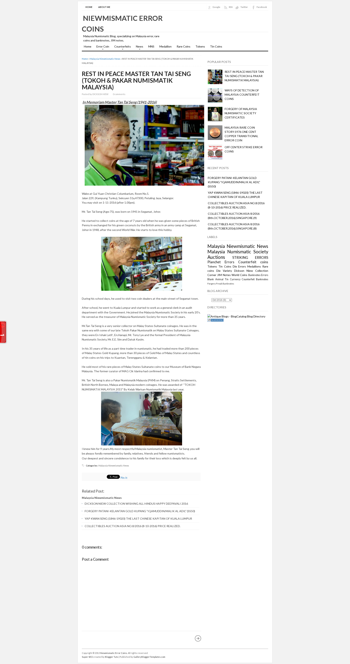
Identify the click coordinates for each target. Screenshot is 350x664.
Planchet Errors (220, 262)
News (138, 48)
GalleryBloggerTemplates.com (149, 657)
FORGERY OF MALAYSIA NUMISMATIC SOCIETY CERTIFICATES (241, 113)
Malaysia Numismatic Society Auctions (237, 254)
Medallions (254, 266)
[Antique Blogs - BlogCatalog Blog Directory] (236, 316)
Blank (210, 279)
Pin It (124, 477)
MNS (151, 46)
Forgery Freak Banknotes (220, 283)
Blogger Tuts (111, 657)
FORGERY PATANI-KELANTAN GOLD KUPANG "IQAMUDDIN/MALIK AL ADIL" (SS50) (140, 511)
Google (216, 7)
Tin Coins (216, 46)
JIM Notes (223, 275)
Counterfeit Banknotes (255, 279)
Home (88, 7)
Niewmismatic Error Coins (113, 653)
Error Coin (101, 48)
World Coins (239, 275)
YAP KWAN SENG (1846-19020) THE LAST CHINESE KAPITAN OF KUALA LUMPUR (138, 518)
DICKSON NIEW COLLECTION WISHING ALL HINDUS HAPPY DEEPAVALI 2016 (136, 503)
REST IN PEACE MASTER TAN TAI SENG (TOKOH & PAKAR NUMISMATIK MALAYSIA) (136, 80)
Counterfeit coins (253, 262)
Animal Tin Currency (227, 279)
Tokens (200, 46)
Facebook (262, 7)
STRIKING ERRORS (250, 257)
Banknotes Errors (258, 275)
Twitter (244, 7)
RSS (231, 7)
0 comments (119, 94)
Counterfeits (121, 48)
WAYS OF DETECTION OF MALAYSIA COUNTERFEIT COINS (242, 94)
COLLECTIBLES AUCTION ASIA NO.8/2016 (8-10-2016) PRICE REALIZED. (132, 526)
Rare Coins (183, 46)
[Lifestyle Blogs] (215, 320)
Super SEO (87, 657)
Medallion (165, 46)
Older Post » (198, 638)
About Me (104, 7)
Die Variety (224, 270)
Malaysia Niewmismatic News (105, 58)
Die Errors (239, 266)
